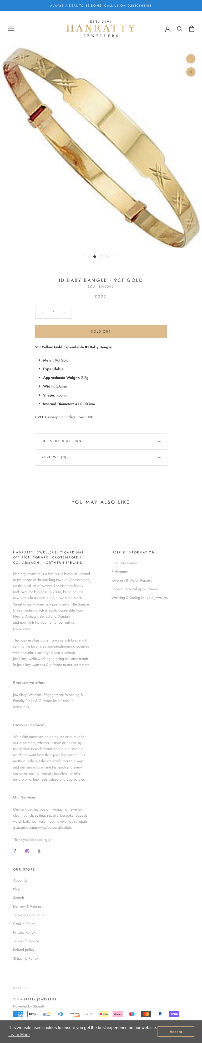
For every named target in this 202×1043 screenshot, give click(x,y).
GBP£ (17, 988)
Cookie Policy (24, 923)
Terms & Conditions (28, 915)
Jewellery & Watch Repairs (132, 580)
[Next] (117, 256)
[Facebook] (15, 851)
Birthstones (120, 571)
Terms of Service (26, 941)
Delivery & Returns (63, 441)
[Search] (180, 28)
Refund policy (23, 949)
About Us (20, 880)
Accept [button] (176, 1032)
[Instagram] (27, 851)
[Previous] (84, 256)
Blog (16, 889)
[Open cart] (191, 29)
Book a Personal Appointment (135, 589)
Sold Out (101, 331)
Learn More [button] (19, 1034)
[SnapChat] (39, 851)
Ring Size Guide (124, 563)
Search (18, 897)
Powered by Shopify (29, 1006)
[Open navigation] (11, 28)
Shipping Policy (25, 958)
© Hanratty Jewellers (35, 999)
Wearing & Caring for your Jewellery (140, 597)
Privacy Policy (24, 932)
